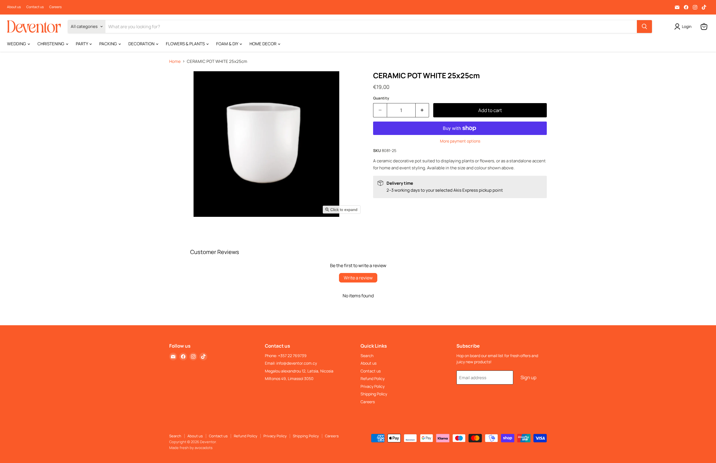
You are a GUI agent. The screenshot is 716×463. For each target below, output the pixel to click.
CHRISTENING (51, 44)
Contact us (35, 7)
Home (175, 61)
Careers (55, 7)
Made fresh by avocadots (191, 447)
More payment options (460, 141)
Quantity (381, 98)
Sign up (528, 377)
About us (14, 7)
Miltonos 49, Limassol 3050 (289, 378)
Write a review (358, 278)
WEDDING (17, 44)
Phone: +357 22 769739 (286, 355)
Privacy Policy (373, 386)
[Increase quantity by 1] (422, 110)
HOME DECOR (263, 44)
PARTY (82, 44)
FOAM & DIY (227, 44)
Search (367, 355)
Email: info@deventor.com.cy (291, 363)
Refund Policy (373, 378)
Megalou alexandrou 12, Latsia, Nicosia (299, 371)
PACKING (108, 44)
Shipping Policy (374, 393)
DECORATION (141, 44)
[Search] (644, 26)
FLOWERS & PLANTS (186, 44)
